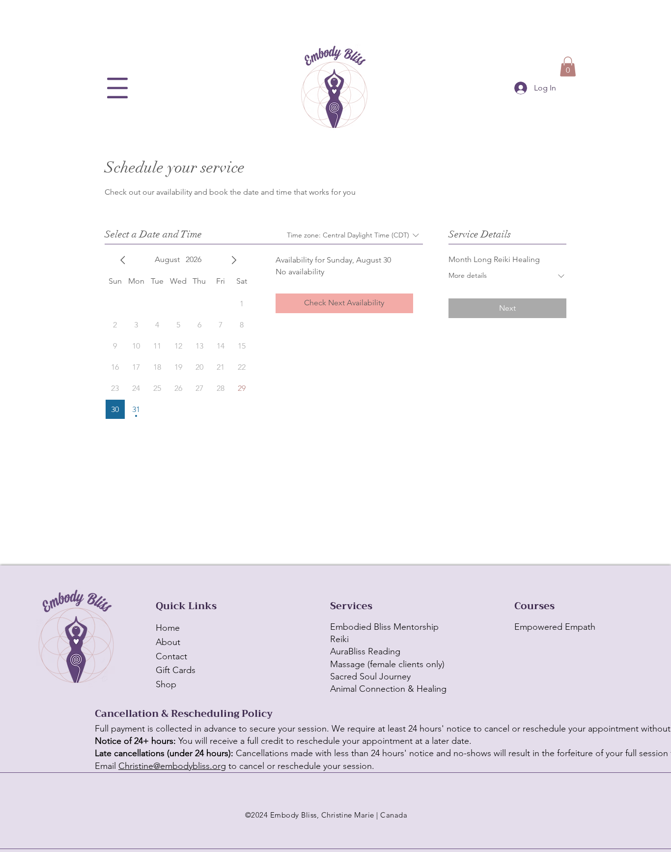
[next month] (234, 260)
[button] (117, 88)
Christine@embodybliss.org (172, 766)
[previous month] (123, 260)
